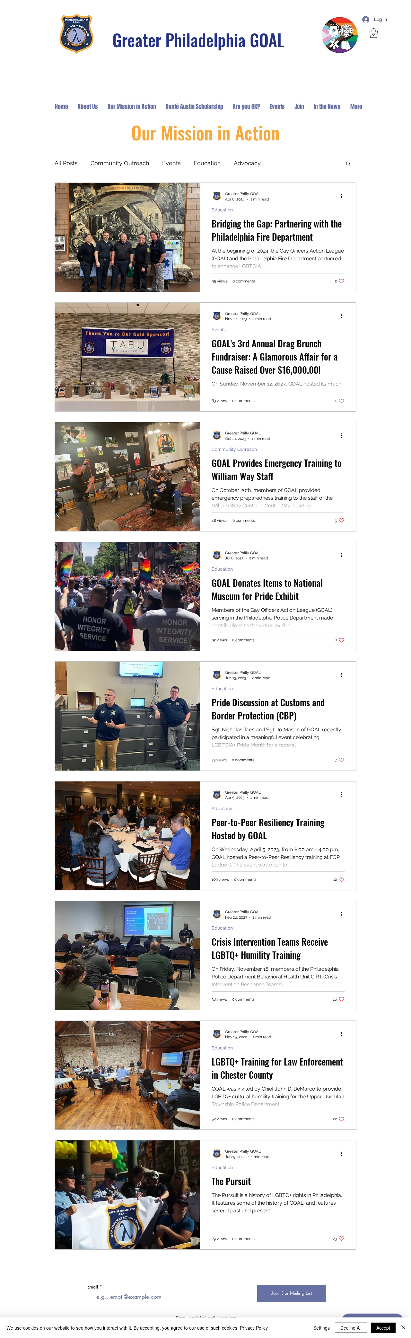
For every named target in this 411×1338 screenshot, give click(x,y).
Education (207, 163)
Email (92, 1287)
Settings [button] (321, 1328)
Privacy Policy (254, 1328)
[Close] (403, 1328)
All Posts (66, 163)
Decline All (351, 1328)
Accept (383, 1328)
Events (171, 163)
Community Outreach (120, 163)
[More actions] (343, 196)
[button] (374, 33)
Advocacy (247, 163)
